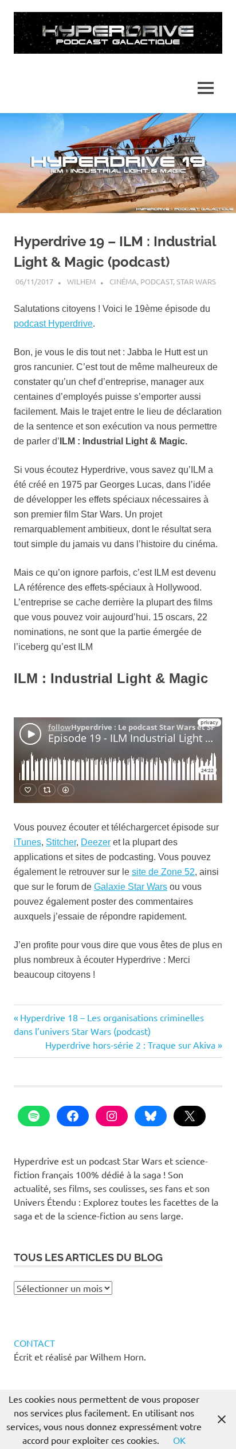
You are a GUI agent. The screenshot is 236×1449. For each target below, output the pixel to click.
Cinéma (123, 281)
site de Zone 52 (163, 872)
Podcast (156, 281)
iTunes (27, 842)
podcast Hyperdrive (53, 323)
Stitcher (61, 842)
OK (179, 1440)
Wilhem (81, 281)
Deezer (96, 842)
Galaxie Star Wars (130, 887)
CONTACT (34, 1342)
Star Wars (196, 281)
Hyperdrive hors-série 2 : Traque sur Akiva (130, 1044)
